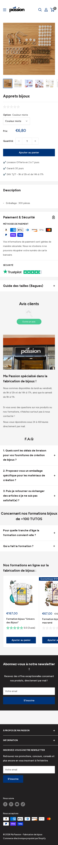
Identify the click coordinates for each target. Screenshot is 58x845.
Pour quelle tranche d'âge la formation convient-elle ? (21, 533)
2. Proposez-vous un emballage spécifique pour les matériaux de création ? (24, 475)
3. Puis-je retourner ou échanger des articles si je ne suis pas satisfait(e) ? (24, 495)
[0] (52, 10)
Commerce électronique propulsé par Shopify (24, 838)
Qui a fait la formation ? (18, 546)
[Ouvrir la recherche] (40, 10)
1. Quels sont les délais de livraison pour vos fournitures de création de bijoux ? (24, 455)
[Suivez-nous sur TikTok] (23, 804)
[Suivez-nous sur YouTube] (17, 804)
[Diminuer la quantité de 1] (19, 141)
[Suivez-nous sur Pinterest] (11, 804)
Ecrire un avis (29, 321)
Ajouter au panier (29, 152)
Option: (15, 114)
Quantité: (8, 141)
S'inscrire (29, 700)
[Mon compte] (46, 10)
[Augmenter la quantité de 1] (35, 141)
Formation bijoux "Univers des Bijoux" (20, 621)
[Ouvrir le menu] (4, 10)
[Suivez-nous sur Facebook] (5, 804)
